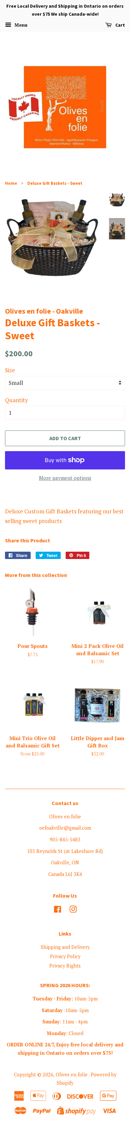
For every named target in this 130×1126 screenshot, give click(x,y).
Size (10, 370)
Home (11, 183)
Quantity (16, 400)
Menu (20, 25)
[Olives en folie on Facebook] (57, 910)
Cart (119, 25)
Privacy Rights (65, 966)
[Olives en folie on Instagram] (73, 910)
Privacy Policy (65, 956)
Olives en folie (72, 1074)
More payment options (65, 477)
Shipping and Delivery (65, 947)
